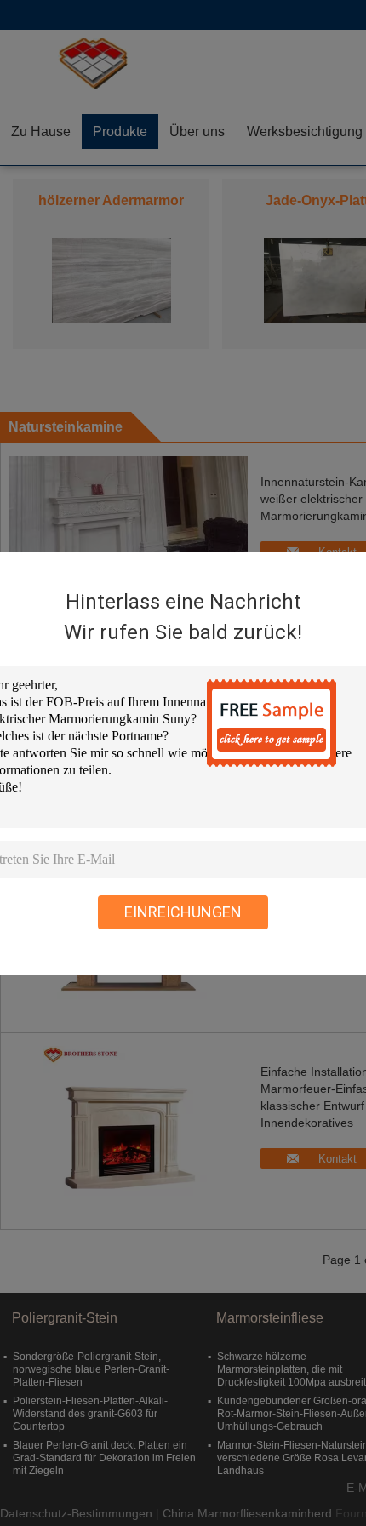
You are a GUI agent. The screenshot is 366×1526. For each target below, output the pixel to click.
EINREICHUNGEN (183, 912)
